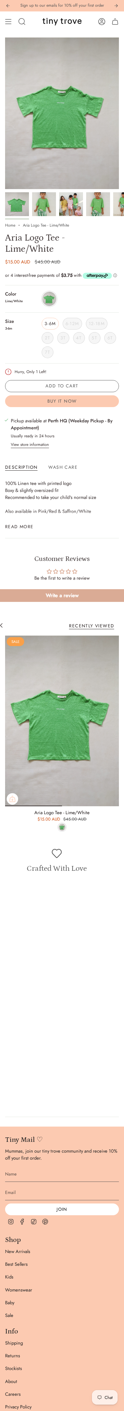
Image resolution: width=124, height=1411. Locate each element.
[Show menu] (8, 21)
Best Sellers (16, 1264)
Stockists (13, 1368)
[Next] (116, 6)
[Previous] (8, 6)
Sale (9, 1315)
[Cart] (115, 21)
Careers (13, 1394)
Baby (9, 1302)
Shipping (14, 1342)
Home (10, 225)
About (11, 1381)
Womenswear (18, 1289)
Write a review (62, 595)
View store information (30, 444)
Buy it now (62, 401)
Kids (9, 1276)
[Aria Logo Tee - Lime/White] (62, 721)
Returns (12, 1355)
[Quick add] (12, 799)
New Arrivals (17, 1251)
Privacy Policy (18, 1406)
